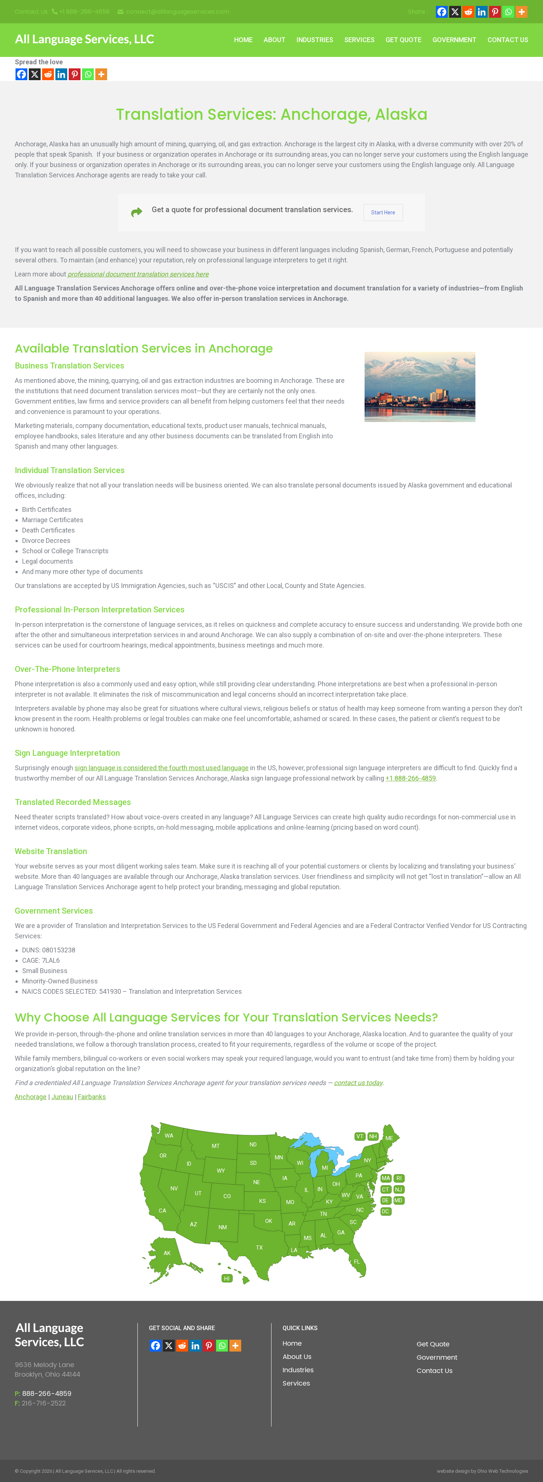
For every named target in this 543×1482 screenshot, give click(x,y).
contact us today (358, 1083)
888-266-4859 (46, 1393)
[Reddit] (468, 12)
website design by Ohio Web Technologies (482, 1471)
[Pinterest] (495, 12)
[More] (521, 12)
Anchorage (31, 1097)
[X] (455, 12)
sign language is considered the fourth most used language (162, 768)
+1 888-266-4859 (84, 11)
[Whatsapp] (508, 12)
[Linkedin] (482, 12)
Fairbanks (92, 1097)
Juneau (62, 1097)
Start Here (383, 212)
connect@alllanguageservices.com (177, 12)
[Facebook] (442, 12)
